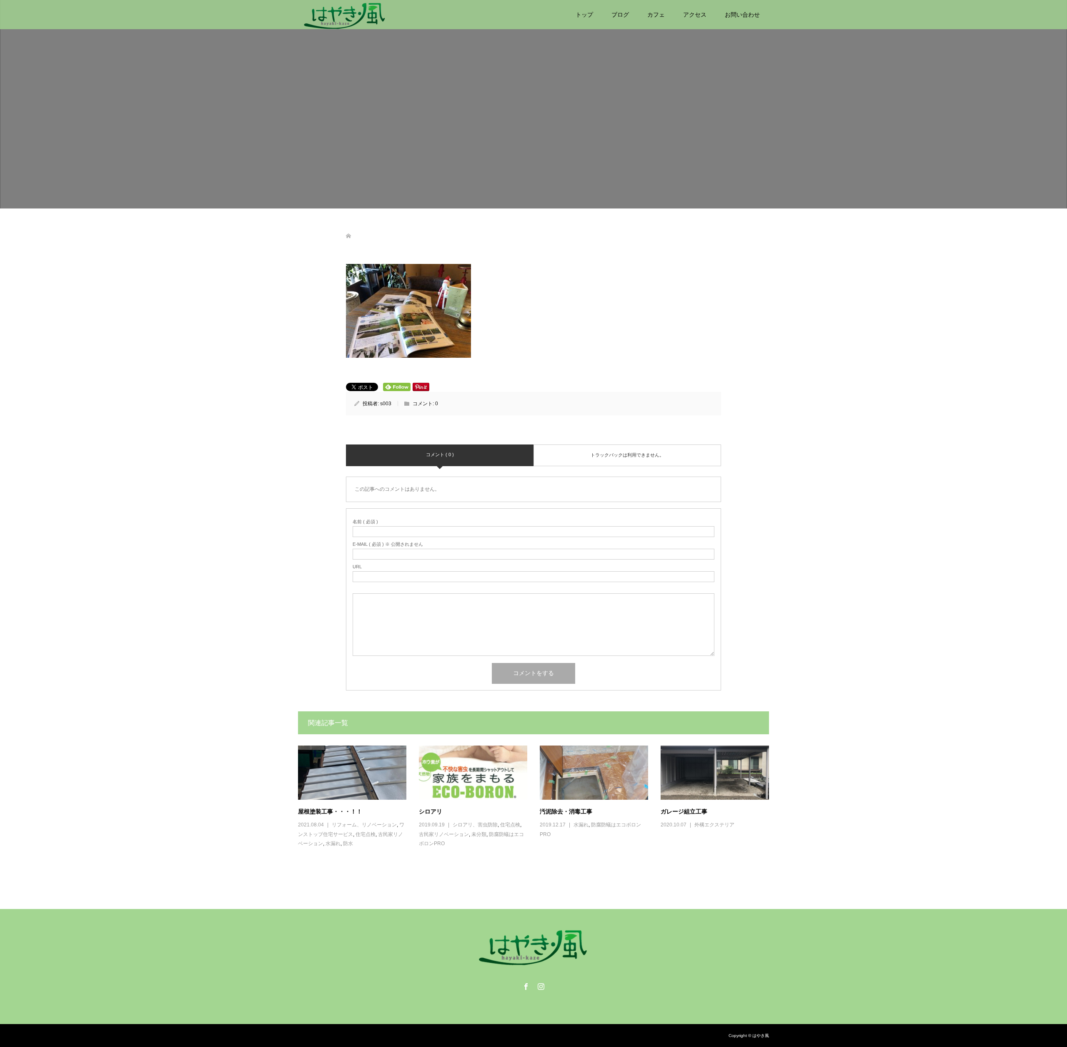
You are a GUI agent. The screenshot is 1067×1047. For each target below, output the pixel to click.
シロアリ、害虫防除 (475, 825)
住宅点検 (366, 834)
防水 (348, 843)
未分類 (478, 834)
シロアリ (430, 811)
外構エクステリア (714, 825)
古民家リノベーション (444, 834)
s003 (385, 404)
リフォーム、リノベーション (364, 825)
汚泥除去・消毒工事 (566, 811)
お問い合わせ (742, 14)
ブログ (620, 14)
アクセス (694, 14)
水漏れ (333, 843)
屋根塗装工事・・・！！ (330, 811)
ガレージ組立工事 (684, 811)
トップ (584, 14)
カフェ (656, 14)
